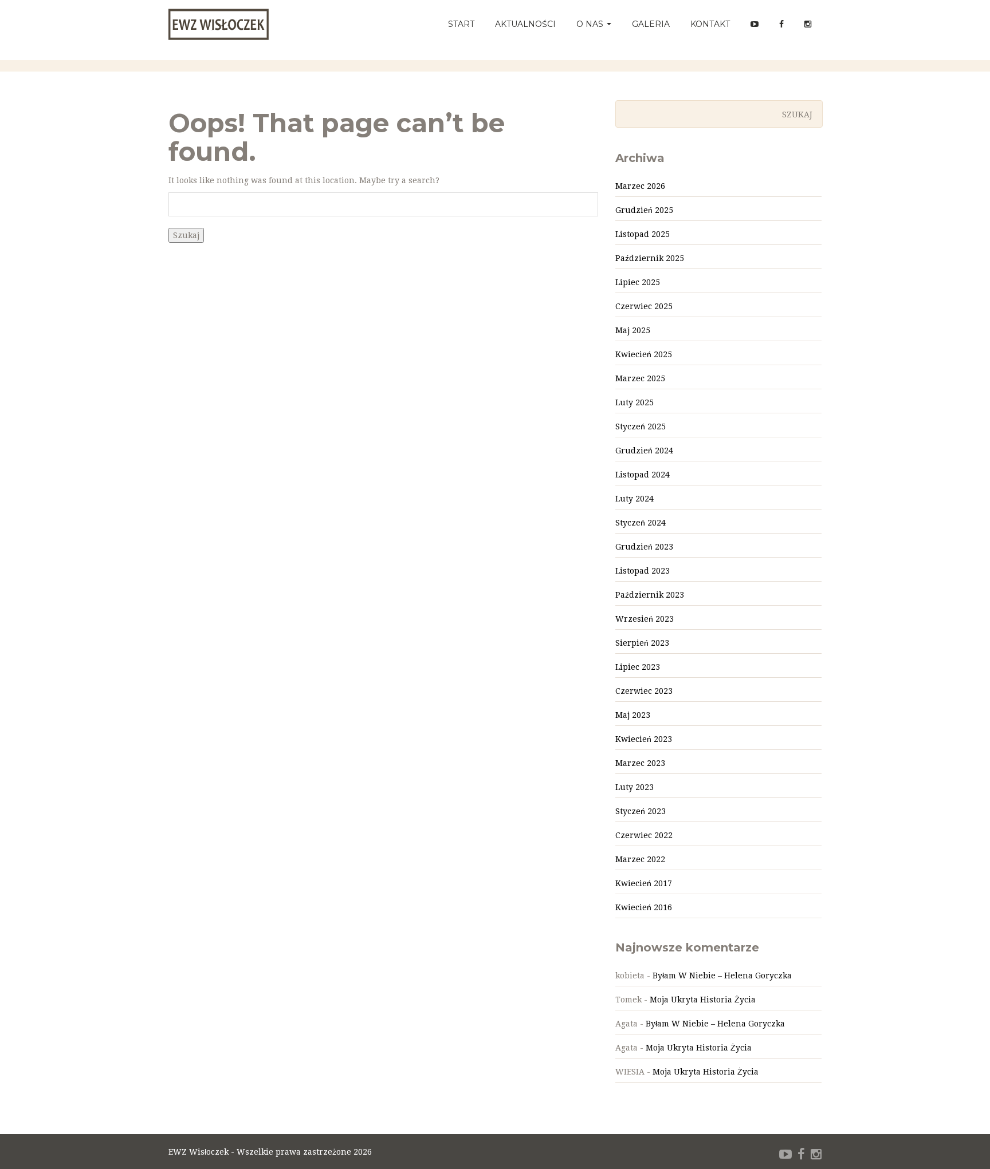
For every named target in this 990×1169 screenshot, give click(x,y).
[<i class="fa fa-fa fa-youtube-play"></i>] (754, 24)
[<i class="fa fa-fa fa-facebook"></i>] (781, 24)
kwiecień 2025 (643, 354)
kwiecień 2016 (643, 907)
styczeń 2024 (640, 522)
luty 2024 (634, 498)
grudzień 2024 (644, 450)
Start (461, 24)
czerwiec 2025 (644, 306)
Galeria (651, 24)
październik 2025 (649, 258)
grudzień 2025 (644, 210)
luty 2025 (634, 402)
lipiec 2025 (637, 282)
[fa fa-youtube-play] (785, 1154)
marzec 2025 (640, 378)
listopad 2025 (642, 234)
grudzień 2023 (644, 546)
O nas (591, 24)
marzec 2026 (640, 186)
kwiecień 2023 (643, 739)
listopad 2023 (642, 570)
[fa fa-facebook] (801, 1154)
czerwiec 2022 (644, 835)
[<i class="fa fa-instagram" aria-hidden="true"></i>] (808, 24)
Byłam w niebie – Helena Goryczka (722, 975)
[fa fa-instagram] (816, 1154)
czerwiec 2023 (644, 691)
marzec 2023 (640, 763)
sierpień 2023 (642, 642)
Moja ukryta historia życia (703, 999)
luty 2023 (634, 787)
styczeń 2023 (640, 811)
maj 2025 (632, 330)
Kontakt (710, 24)
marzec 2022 (640, 859)
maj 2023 (632, 715)
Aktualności (525, 24)
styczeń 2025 (640, 426)
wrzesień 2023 (644, 618)
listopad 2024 (642, 474)
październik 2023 (649, 594)
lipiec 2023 (637, 667)
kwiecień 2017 (643, 883)
